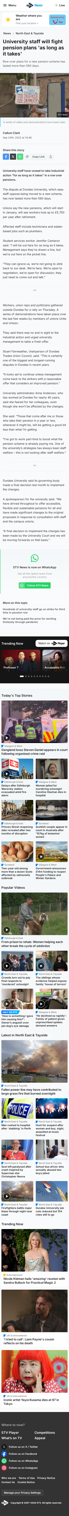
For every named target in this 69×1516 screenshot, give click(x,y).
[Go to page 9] (45, 676)
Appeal (39, 1438)
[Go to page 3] (28, 676)
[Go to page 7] (40, 676)
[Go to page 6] (37, 676)
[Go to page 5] (34, 676)
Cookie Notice (26, 1482)
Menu (12, 5)
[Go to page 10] (48, 676)
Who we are (8, 1477)
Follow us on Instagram (23, 1467)
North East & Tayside (30, 33)
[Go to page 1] (22, 676)
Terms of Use (27, 1477)
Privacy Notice (46, 1477)
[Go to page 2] (26, 676)
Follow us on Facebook (23, 1453)
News (7, 33)
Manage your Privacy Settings (22, 1492)
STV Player (10, 1432)
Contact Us (8, 1482)
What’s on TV (11, 1438)
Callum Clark (11, 133)
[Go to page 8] (43, 676)
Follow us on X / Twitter (23, 1446)
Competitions (44, 1432)
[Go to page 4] (31, 676)
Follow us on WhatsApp (23, 1460)
